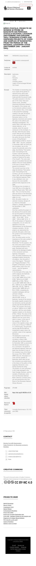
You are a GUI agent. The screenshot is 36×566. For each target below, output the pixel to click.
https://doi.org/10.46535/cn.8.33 (21, 392)
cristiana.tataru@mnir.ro (14, 456)
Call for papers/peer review (18, 549)
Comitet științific (14, 547)
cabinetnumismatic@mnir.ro (13, 1)
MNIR (21, 541)
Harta (9, 459)
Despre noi (21, 545)
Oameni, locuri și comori (10, 523)
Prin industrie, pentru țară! (11, 520)
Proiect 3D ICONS (8, 512)
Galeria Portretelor (9, 522)
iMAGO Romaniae (8, 503)
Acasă (14, 545)
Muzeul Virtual (7, 505)
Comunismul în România (10, 511)
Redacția (23, 547)
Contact (18, 551)
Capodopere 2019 (9, 507)
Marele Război (8, 509)
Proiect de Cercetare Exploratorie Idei (14, 514)
